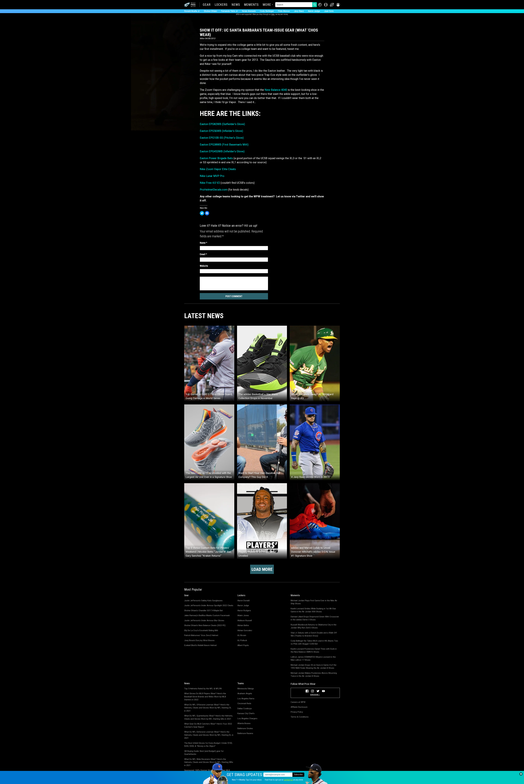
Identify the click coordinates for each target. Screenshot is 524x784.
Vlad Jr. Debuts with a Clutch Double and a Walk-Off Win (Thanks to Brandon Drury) (314, 634)
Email (203, 254)
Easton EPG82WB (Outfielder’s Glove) (222, 124)
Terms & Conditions (300, 717)
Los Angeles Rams (245, 698)
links (273, 14)
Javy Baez (299, 11)
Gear (207, 5)
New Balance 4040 (276, 89)
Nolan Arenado (249, 11)
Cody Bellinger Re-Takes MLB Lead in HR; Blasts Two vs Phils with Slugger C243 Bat (314, 642)
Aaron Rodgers (244, 610)
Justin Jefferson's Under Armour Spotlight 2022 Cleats (208, 605)
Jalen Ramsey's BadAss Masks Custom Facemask (207, 615)
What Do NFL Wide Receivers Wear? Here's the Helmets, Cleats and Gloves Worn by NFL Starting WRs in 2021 (208, 762)
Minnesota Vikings (245, 688)
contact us (288, 780)
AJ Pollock (242, 640)
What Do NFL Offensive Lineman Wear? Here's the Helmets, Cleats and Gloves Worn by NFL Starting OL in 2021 (207, 707)
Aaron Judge (314, 11)
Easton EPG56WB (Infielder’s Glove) (221, 131)
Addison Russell (244, 620)
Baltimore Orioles (245, 728)
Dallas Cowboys (244, 708)
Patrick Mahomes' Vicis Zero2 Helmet (201, 635)
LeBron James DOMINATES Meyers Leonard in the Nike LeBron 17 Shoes (313, 658)
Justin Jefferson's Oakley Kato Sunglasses (203, 600)
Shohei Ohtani (210, 11)
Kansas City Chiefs (245, 713)
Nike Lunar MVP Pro (212, 176)
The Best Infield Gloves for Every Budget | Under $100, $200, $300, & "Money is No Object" (208, 744)
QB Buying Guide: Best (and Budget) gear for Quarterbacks (204, 752)
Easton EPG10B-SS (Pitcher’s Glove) (222, 137)
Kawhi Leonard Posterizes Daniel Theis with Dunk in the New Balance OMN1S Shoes (314, 650)
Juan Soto (329, 11)
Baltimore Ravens (245, 733)
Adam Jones (243, 615)
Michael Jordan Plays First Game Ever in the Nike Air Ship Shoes (314, 602)
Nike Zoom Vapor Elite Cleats (218, 169)
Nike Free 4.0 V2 (210, 182)
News (236, 5)
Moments (251, 5)
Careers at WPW (298, 702)
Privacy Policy (297, 712)
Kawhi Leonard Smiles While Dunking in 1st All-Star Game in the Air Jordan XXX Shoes (313, 610)
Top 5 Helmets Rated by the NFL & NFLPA (203, 688)
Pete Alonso (284, 11)
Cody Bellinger (267, 11)
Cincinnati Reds (244, 703)
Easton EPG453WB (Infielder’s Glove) (222, 151)
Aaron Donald (243, 600)
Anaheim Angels (244, 693)
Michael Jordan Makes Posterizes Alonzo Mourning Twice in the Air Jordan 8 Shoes (314, 674)
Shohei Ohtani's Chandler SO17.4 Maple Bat (203, 610)
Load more (262, 569)
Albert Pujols (243, 645)
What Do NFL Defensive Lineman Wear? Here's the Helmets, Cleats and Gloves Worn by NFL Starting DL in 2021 (208, 735)
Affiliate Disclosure (299, 707)
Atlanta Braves (244, 723)
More (267, 5)
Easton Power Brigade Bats (216, 158)
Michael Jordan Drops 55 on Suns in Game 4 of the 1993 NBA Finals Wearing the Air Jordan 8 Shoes (313, 666)
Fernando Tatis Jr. (229, 11)
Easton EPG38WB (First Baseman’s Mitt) (224, 144)
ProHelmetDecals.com (213, 189)
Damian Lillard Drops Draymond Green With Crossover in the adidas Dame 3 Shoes (315, 618)
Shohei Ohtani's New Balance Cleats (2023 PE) (205, 625)
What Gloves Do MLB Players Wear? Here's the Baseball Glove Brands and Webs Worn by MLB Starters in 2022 (205, 696)
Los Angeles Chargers (247, 718)
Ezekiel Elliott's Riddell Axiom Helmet (200, 645)
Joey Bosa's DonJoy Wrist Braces (199, 640)
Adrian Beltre (243, 625)
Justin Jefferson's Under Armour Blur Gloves (204, 620)
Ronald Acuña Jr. (192, 11)
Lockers (221, 5)
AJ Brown (241, 635)
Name (203, 242)
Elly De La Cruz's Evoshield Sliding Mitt (201, 630)
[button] (338, 4)
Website (204, 265)
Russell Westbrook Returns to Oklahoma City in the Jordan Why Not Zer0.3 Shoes (313, 626)
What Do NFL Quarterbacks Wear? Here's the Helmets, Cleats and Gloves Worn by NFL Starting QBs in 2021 (208, 717)
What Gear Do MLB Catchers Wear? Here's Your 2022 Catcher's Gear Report (208, 725)
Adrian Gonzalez (244, 630)
